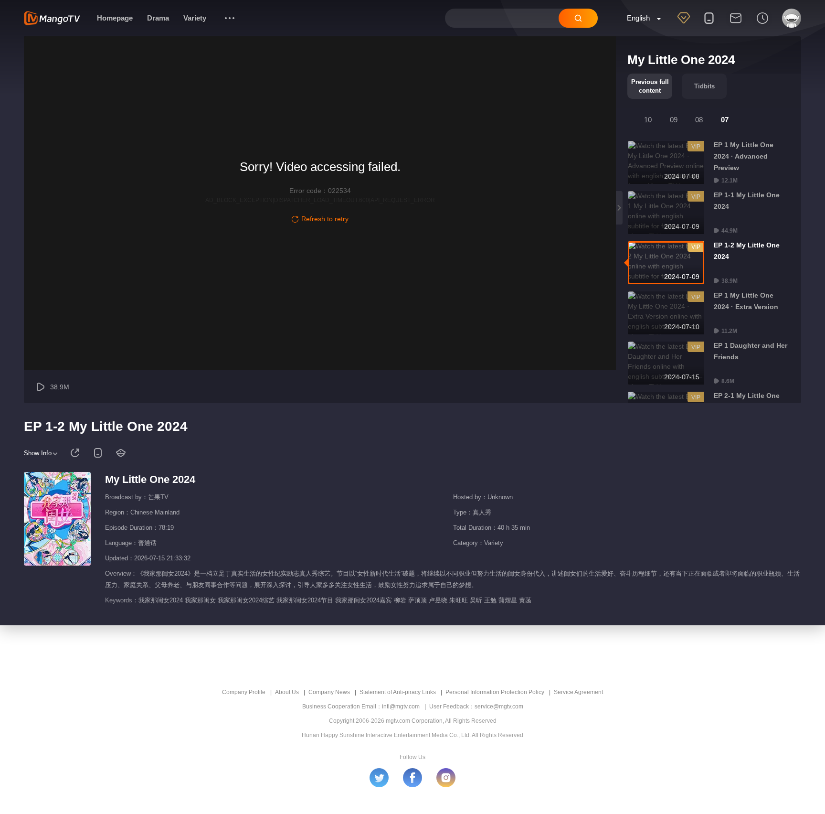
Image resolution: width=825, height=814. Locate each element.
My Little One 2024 (150, 479)
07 (725, 120)
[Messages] (735, 24)
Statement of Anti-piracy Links (398, 692)
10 (648, 120)
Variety (194, 18)
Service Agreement (578, 692)
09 (673, 120)
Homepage (115, 18)
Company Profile (243, 692)
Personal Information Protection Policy (494, 692)
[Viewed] (762, 24)
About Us (287, 692)
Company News (329, 692)
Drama (158, 18)
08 (699, 120)
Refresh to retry (325, 219)
